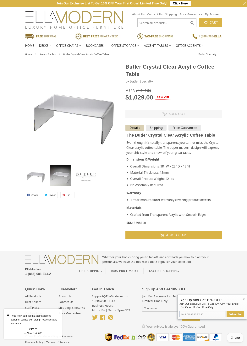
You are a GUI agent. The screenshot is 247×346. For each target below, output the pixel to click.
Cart (213, 22)
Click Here (180, 3)
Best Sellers (33, 302)
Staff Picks (32, 307)
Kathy (33, 329)
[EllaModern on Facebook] (103, 318)
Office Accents (188, 45)
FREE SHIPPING (90, 271)
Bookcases (95, 45)
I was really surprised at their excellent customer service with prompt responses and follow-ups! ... (34, 320)
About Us (138, 14)
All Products (33, 296)
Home (29, 45)
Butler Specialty (208, 54)
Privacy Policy (34, 342)
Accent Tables (156, 45)
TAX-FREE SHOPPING (163, 271)
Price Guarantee (191, 14)
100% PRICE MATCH (125, 271)
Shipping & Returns (71, 307)
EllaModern (33, 269)
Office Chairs (67, 45)
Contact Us (154, 14)
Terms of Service (57, 342)
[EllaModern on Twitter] (95, 318)
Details (134, 127)
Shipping (171, 14)
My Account (213, 14)
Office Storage (124, 45)
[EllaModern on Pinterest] (110, 318)
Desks (44, 45)
